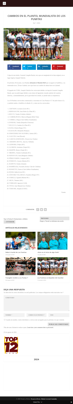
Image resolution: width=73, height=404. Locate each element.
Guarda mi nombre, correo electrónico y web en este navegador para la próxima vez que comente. (35, 320)
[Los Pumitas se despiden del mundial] (52, 266)
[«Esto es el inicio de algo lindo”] (52, 241)
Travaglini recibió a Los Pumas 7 (17, 278)
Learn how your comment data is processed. (40, 327)
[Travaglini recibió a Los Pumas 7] (21, 266)
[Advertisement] (36, 377)
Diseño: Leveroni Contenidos (49, 399)
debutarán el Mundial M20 (38, 83)
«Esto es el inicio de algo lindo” (48, 252)
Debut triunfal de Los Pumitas (16, 252)
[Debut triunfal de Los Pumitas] (21, 241)
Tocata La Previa (35, 399)
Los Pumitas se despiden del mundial (50, 278)
